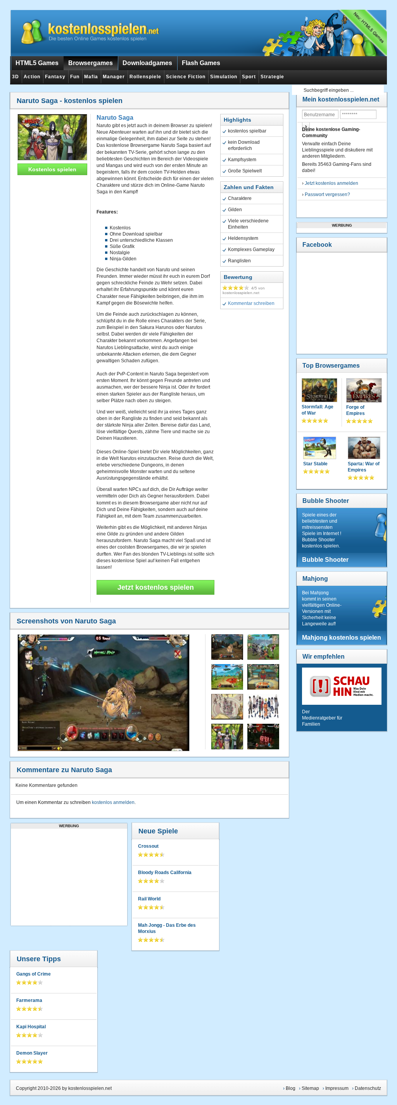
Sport (249, 76)
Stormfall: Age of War (317, 410)
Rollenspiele (145, 76)
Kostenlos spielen (52, 169)
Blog (290, 1088)
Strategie (272, 76)
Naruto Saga (115, 117)
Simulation (223, 76)
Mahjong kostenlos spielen (341, 637)
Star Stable (315, 463)
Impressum (337, 1088)
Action (32, 76)
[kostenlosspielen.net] (91, 33)
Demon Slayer (32, 1053)
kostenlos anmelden (113, 802)
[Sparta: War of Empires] (364, 449)
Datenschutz (368, 1088)
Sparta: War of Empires (364, 467)
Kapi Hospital (31, 1026)
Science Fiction (185, 76)
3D (15, 76)
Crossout (148, 846)
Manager (114, 76)
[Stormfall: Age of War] (319, 391)
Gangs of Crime (33, 974)
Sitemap (310, 1088)
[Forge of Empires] (364, 391)
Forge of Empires (355, 410)
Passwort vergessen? (327, 194)
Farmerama (29, 1000)
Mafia (91, 76)
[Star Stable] (319, 449)
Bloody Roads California (165, 872)
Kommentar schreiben (251, 303)
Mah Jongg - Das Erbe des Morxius (167, 928)
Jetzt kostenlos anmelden (331, 183)
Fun (74, 76)
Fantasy (55, 76)
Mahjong (315, 578)
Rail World (149, 899)
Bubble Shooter (325, 500)
